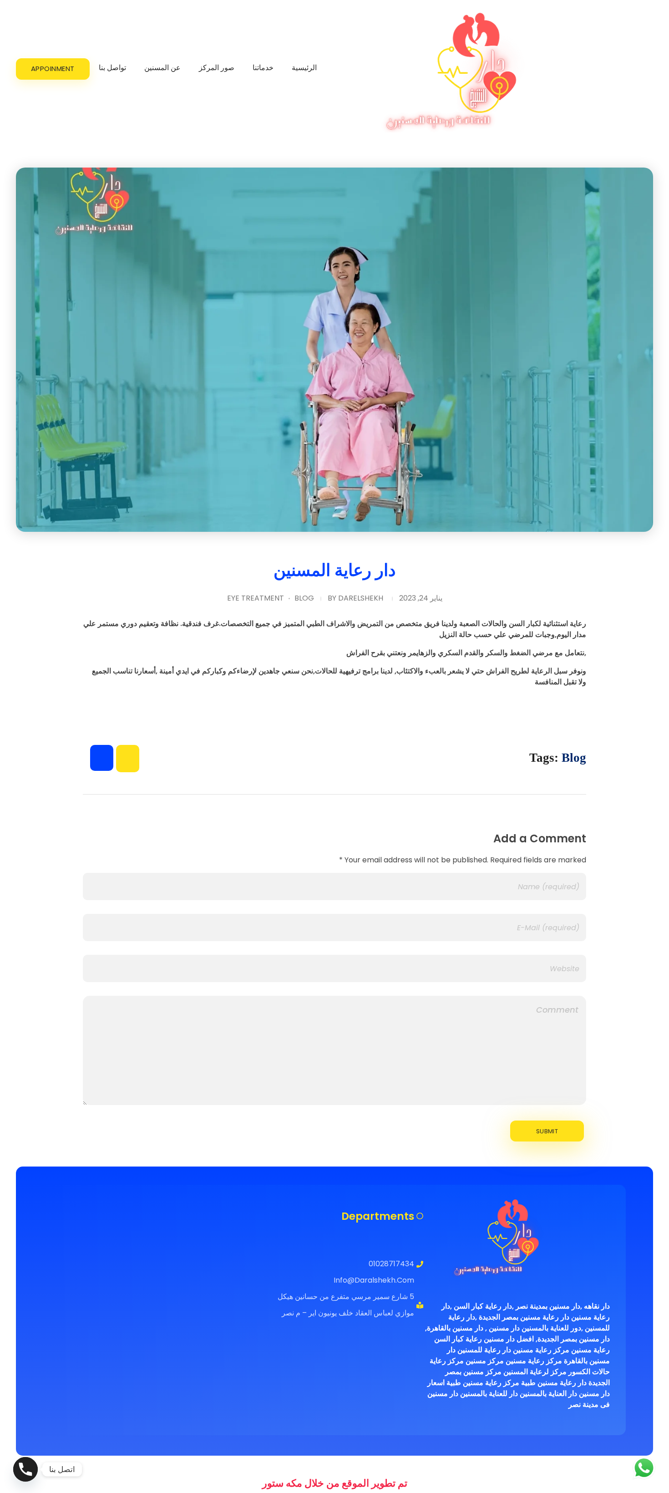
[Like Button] (101, 757)
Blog (304, 598)
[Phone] (25, 1469)
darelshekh (360, 598)
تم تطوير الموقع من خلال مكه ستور (334, 1483)
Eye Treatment (255, 598)
